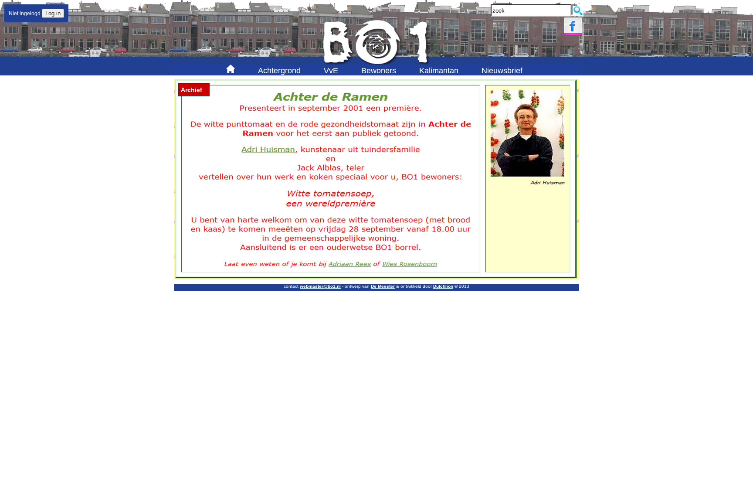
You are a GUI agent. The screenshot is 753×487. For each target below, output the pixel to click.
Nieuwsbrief (502, 70)
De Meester (383, 286)
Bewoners (378, 70)
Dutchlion (443, 286)
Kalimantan (438, 70)
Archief (191, 89)
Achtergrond (279, 70)
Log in (53, 13)
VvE (331, 70)
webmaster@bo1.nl (320, 286)
